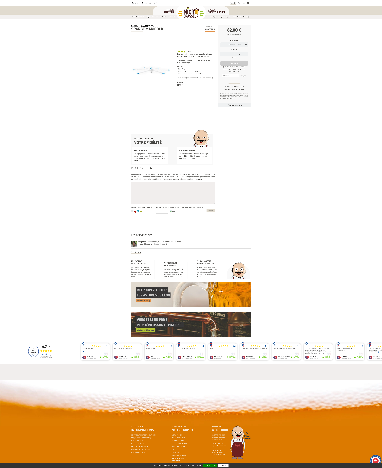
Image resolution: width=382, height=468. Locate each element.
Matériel (163, 17)
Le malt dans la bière (139, 452)
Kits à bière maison (138, 17)
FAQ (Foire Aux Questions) (141, 438)
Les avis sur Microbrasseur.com (143, 435)
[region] (196, 71)
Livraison (175, 452)
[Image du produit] (151, 70)
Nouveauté (135, 3)
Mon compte (241, 3)
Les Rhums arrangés (139, 444)
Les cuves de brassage (139, 446)
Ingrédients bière (152, 17)
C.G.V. (174, 449)
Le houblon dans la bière (141, 449)
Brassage (246, 17)
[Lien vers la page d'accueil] (191, 12)
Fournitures (172, 17)
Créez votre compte (179, 444)
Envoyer (243, 76)
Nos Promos (143, 3)
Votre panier (177, 435)
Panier (232, 3)
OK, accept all (211, 465)
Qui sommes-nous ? (179, 455)
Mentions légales (179, 446)
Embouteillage (211, 17)
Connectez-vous (178, 441)
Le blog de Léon (137, 441)
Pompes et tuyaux (224, 17)
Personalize (223, 465)
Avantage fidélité (178, 438)
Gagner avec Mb (153, 3)
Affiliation (176, 461)
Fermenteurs (237, 17)
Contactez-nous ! (178, 458)
